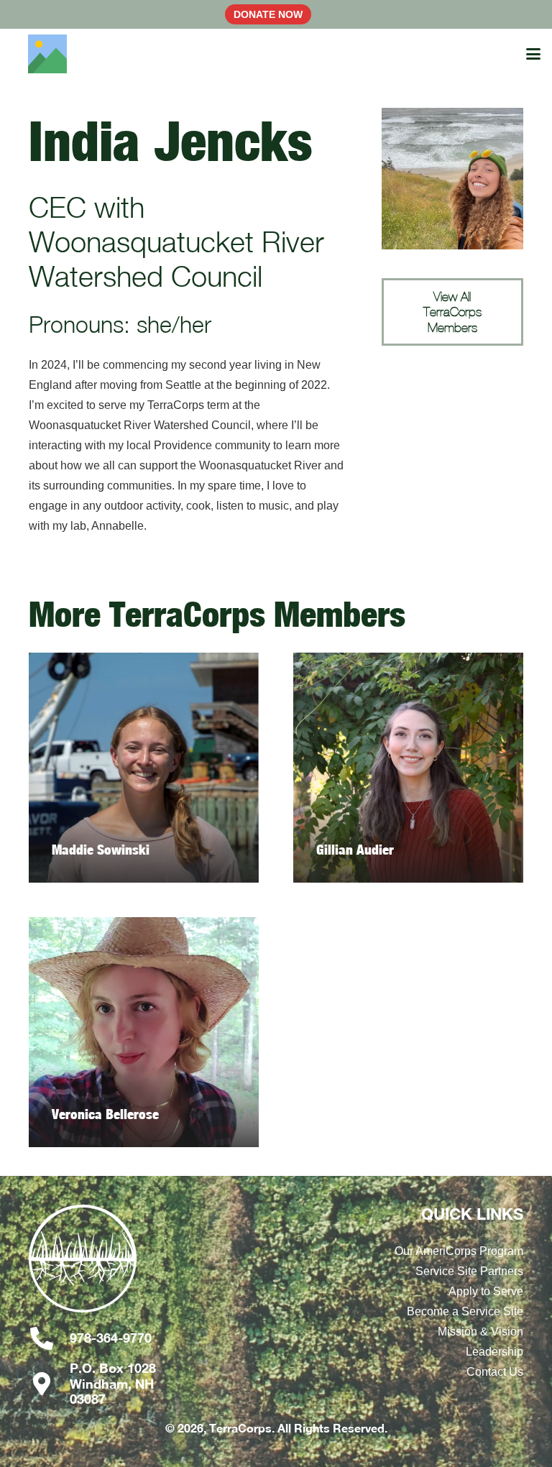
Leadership (494, 1352)
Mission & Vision (480, 1331)
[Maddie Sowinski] (144, 768)
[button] (533, 54)
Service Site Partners (469, 1271)
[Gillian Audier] (408, 768)
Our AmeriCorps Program (459, 1251)
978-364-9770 (111, 1338)
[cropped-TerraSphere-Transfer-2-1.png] (99, 1266)
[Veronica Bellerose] (144, 1032)
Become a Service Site (465, 1311)
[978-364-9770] (49, 1338)
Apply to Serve (485, 1291)
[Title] (47, 54)
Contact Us (494, 1372)
